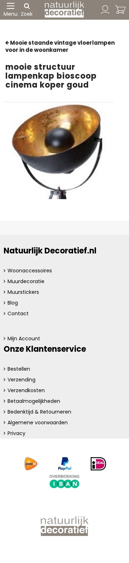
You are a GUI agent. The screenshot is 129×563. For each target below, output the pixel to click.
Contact (18, 313)
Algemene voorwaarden (38, 422)
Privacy (16, 433)
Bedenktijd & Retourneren (39, 411)
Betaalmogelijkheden (34, 401)
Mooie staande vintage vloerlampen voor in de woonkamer (60, 46)
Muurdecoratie (26, 281)
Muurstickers (23, 292)
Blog (13, 302)
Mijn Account (24, 338)
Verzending (21, 379)
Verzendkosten (26, 390)
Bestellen (19, 368)
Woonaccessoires (30, 270)
